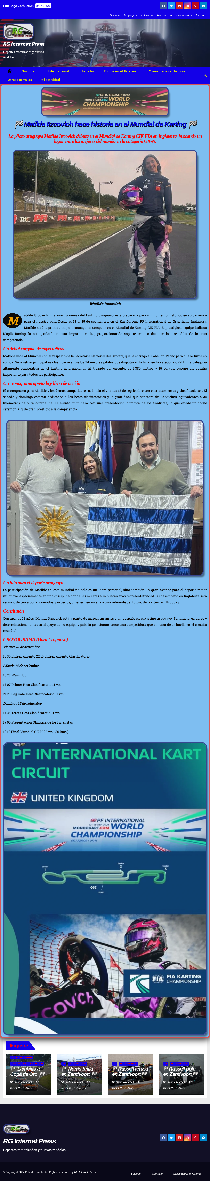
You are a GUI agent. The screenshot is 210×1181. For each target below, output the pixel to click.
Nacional (115, 15)
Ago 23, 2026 (23, 1081)
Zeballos (88, 71)
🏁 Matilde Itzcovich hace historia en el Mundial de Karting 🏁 (105, 124)
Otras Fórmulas (20, 79)
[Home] (10, 71)
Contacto (157, 1173)
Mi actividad (50, 79)
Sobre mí (136, 1173)
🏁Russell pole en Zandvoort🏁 (180, 1071)
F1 (64, 1064)
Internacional (164, 15)
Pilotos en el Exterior (120, 71)
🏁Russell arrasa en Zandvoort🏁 (130, 1071)
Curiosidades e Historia (190, 15)
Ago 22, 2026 (125, 1081)
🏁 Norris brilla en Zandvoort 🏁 (79, 1071)
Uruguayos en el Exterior (138, 15)
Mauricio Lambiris (21, 1057)
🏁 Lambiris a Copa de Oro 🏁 (27, 1071)
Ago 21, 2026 (176, 1081)
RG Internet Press (23, 44)
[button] (205, 75)
